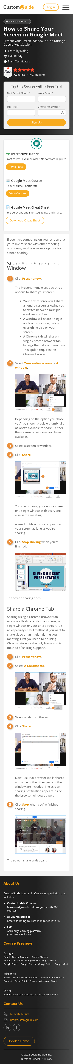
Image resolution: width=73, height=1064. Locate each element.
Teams (33, 981)
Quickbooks (43, 994)
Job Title (13, 107)
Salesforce (29, 994)
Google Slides (45, 964)
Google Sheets (28, 964)
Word (54, 981)
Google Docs (31, 960)
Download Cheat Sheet (25, 220)
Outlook (8, 981)
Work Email (45, 93)
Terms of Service (30, 1058)
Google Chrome (40, 957)
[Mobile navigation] (65, 7)
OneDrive (45, 977)
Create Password (49, 107)
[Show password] (62, 112)
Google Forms (11, 964)
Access (7, 977)
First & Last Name (18, 93)
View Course (17, 193)
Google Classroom (13, 960)
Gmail (7, 957)
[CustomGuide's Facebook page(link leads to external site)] (16, 1027)
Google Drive (47, 960)
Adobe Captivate (12, 994)
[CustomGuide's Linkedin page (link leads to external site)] (7, 1027)
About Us (12, 883)
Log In (51, 7)
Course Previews (18, 943)
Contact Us (13, 1003)
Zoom (55, 994)
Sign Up (36, 122)
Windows (44, 981)
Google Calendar (20, 957)
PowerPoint (21, 981)
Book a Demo (19, 1041)
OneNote (57, 977)
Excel (15, 977)
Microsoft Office (29, 977)
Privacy (48, 1058)
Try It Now (16, 167)
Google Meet (61, 964)
